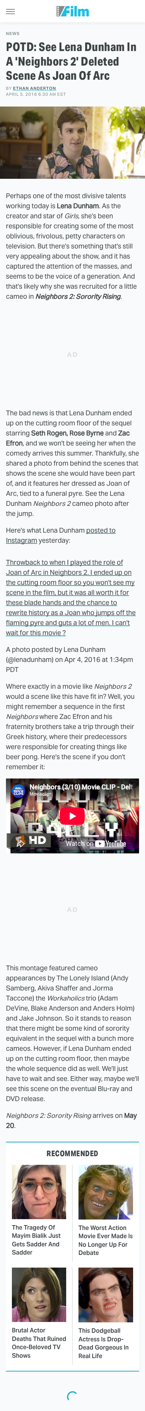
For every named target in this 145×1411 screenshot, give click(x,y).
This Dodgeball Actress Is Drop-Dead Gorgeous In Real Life (103, 1343)
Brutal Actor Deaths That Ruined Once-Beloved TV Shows (39, 1342)
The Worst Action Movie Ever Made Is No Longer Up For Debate (105, 1240)
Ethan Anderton (34, 88)
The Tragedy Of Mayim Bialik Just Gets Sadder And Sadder (36, 1240)
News (13, 33)
